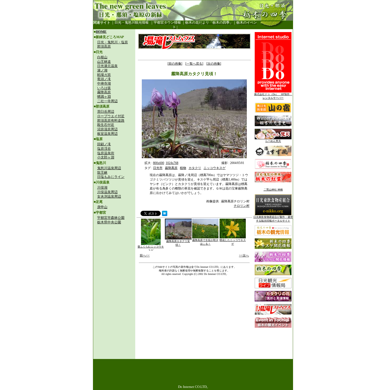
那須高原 (104, 46)
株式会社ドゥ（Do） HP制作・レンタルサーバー (273, 96)
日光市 (158, 168)
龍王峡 (102, 173)
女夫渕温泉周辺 (109, 196)
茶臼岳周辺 (105, 112)
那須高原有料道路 (110, 120)
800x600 (158, 163)
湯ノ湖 (102, 70)
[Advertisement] (114, 261)
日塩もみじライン (110, 177)
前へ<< (145, 255)
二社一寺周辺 (107, 101)
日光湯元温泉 (107, 66)
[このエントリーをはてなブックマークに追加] (164, 214)
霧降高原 (104, 92)
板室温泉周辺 (107, 134)
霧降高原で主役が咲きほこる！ (205, 242)
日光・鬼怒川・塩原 (112, 42)
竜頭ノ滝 (104, 79)
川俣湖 (102, 187)
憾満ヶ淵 (104, 97)
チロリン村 (241, 206)
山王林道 (104, 62)
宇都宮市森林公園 (110, 218)
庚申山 (102, 207)
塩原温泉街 (105, 153)
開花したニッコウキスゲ (233, 242)
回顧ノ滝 (104, 144)
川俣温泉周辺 (107, 192)
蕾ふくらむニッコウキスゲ (151, 248)
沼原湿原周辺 (107, 129)
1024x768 (172, 163)
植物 (183, 168)
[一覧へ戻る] (194, 63)
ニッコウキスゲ (215, 168)
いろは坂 (104, 88)
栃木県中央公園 (109, 222)
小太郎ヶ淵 (105, 157)
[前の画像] (175, 63)
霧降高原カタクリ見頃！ (178, 243)
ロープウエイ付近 (110, 116)
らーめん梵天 (273, 141)
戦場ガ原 (104, 75)
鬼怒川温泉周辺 (109, 168)
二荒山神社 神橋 (273, 189)
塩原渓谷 (104, 149)
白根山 (102, 57)
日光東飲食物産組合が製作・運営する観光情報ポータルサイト (273, 218)
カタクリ (195, 168)
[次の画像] (213, 63)
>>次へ (244, 255)
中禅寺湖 (104, 83)
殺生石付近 (105, 125)
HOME (101, 32)
